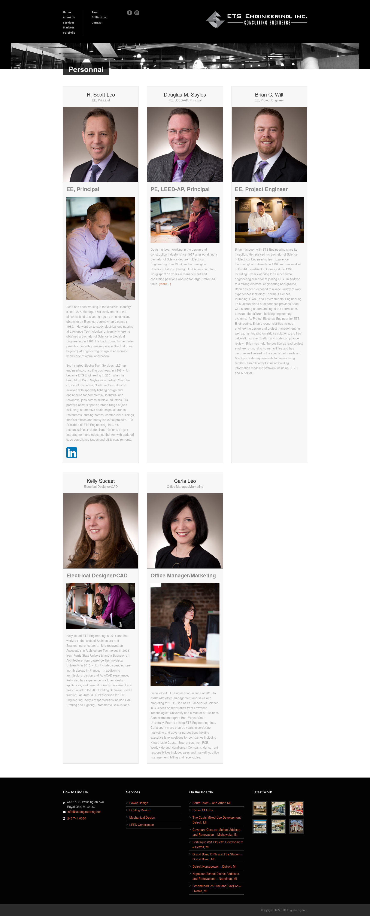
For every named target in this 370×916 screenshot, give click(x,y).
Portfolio (69, 32)
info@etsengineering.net (84, 811)
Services (69, 22)
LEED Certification (141, 824)
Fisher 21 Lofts (202, 810)
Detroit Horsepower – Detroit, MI (214, 866)
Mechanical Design (142, 817)
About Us (69, 17)
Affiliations (99, 17)
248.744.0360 (76, 818)
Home (67, 12)
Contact (97, 22)
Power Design (138, 803)
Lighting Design (139, 810)
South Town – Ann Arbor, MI (211, 803)
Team (95, 12)
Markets (69, 27)
